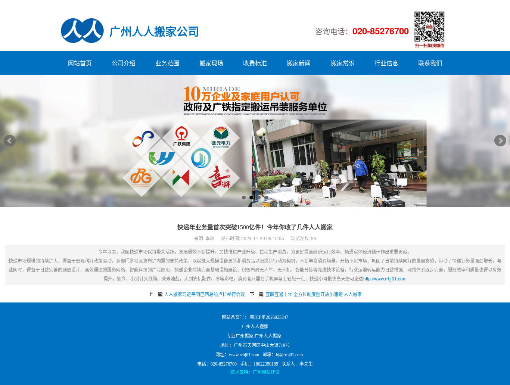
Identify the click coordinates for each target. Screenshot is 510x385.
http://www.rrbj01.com (385, 278)
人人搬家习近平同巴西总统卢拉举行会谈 (204, 294)
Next (500, 141)
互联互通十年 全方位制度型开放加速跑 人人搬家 (313, 294)
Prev (10, 141)
